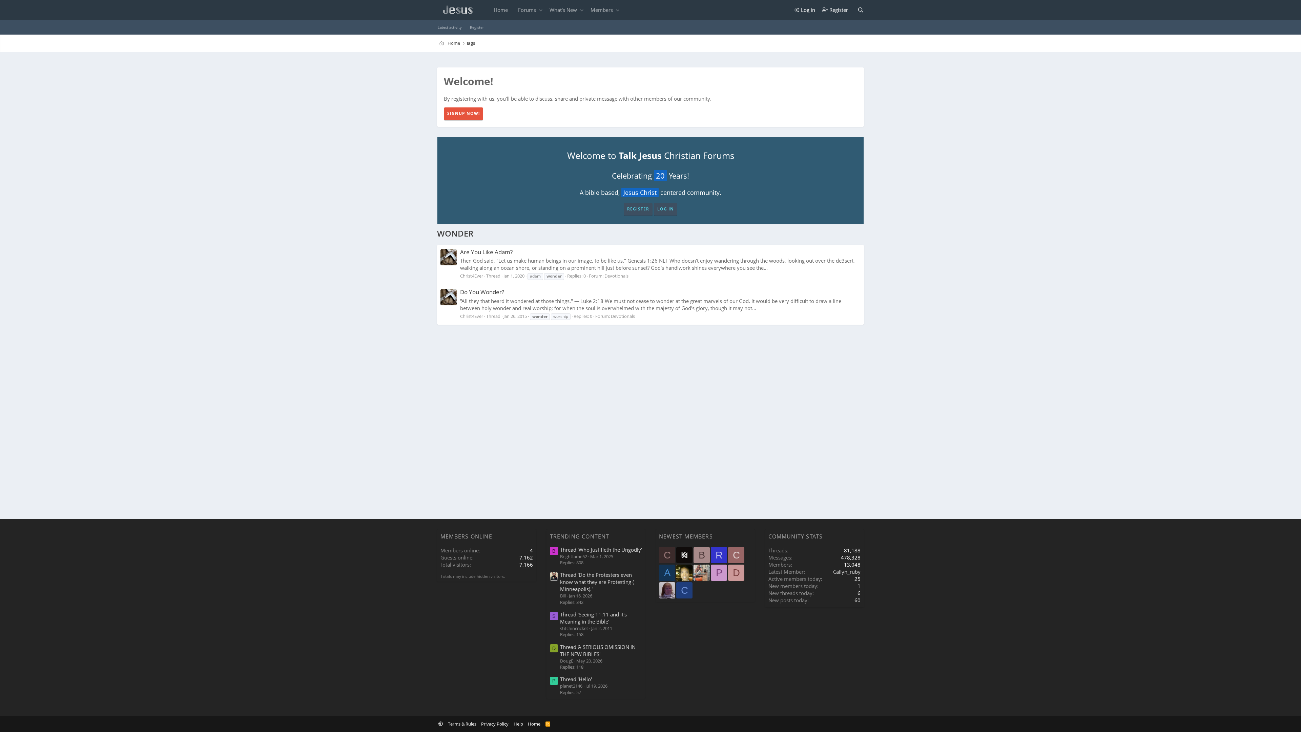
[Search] (860, 10)
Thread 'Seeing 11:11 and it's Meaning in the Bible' (593, 618)
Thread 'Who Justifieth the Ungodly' (601, 549)
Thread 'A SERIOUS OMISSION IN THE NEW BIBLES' (598, 650)
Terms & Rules (462, 724)
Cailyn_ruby (847, 571)
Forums (527, 9)
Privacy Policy (495, 724)
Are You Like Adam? (486, 252)
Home (501, 9)
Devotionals (616, 276)
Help (518, 724)
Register (477, 27)
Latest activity (450, 27)
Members (602, 9)
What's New (563, 9)
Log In (665, 209)
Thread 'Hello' (576, 679)
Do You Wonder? (482, 292)
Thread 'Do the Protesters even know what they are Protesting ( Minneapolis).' (597, 581)
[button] (540, 10)
